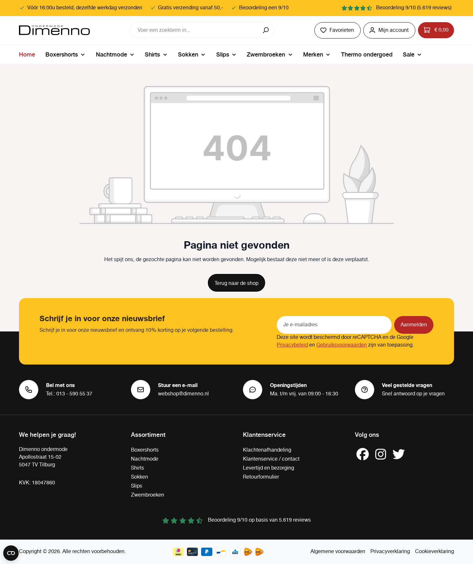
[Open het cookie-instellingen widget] (11, 553)
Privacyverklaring (390, 552)
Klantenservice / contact (271, 459)
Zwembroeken (147, 495)
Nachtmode (144, 459)
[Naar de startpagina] (54, 30)
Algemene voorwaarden (338, 552)
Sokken (139, 477)
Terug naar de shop (236, 283)
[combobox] (194, 30)
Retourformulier (261, 477)
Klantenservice (264, 434)
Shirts (137, 468)
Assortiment (148, 434)
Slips (136, 486)
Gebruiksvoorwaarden (341, 345)
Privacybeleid (292, 345)
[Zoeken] (266, 30)
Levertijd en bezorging (268, 468)
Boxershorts (145, 450)
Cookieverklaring (434, 552)
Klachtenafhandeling (267, 450)
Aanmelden (414, 325)
